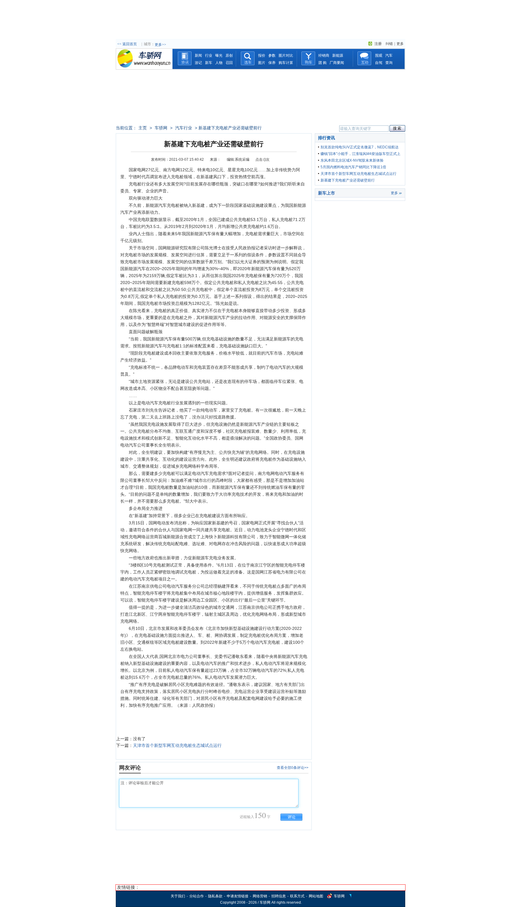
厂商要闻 (337, 63)
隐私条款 (215, 896)
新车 (208, 63)
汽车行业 (183, 127)
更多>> (160, 45)
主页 (142, 127)
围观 (378, 55)
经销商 (323, 55)
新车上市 (326, 193)
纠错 (389, 44)
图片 (261, 63)
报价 (261, 55)
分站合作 (196, 896)
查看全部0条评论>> (292, 768)
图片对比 (286, 55)
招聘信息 (278, 896)
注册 (378, 44)
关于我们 (178, 896)
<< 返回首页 (127, 44)
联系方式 (297, 896)
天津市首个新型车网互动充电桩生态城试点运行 (177, 745)
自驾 (378, 63)
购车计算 (286, 63)
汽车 (389, 55)
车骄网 (161, 127)
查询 (389, 63)
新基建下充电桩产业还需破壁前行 (347, 180)
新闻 (198, 55)
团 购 (322, 63)
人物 (219, 63)
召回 (229, 63)
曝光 (219, 55)
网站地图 (316, 896)
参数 (272, 55)
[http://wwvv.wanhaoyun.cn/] (144, 68)
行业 (208, 55)
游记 (198, 63)
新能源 (337, 55)
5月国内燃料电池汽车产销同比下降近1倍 (353, 167)
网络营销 (260, 896)
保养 (272, 63)
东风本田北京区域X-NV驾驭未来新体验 (352, 160)
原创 (229, 55)
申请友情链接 (237, 896)
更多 (400, 44)
